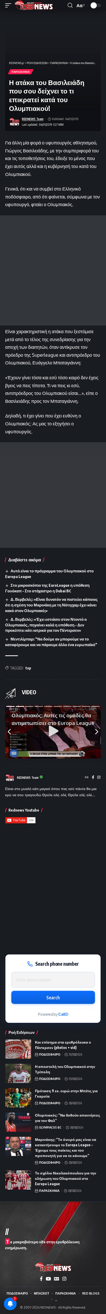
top (28, 668)
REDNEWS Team (32, 119)
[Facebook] (93, 777)
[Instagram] (99, 777)
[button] (9, 5)
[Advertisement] (53, 270)
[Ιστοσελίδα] (86, 777)
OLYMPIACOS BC (50, 1127)
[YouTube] (48, 1279)
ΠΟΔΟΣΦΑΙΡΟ (49, 1054)
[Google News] (56, 1279)
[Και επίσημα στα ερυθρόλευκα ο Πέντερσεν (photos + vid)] (18, 1049)
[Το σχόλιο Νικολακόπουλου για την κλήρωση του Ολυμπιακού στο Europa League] (18, 1180)
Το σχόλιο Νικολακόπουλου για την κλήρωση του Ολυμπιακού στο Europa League (65, 1178)
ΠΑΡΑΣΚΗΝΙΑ (21, 71)
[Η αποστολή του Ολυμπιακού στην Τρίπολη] (18, 1073)
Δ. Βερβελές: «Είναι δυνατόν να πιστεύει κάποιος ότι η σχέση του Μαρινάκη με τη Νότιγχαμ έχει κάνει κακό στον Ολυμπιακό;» (51, 605)
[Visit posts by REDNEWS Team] (14, 122)
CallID (63, 1014)
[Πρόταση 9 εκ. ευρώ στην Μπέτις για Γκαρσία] (18, 1097)
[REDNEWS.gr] (34, 5)
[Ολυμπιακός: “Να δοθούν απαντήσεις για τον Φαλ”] (18, 1122)
